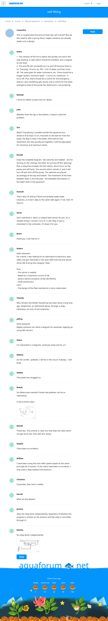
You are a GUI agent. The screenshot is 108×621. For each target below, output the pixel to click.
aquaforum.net (16, 3)
